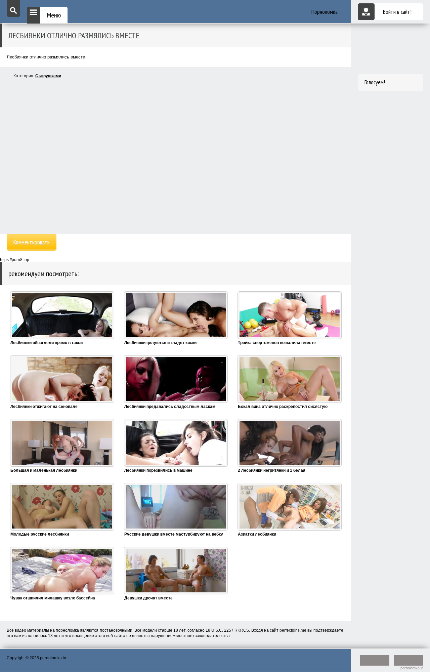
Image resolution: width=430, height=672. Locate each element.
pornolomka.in (411, 668)
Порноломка (324, 11)
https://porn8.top (14, 259)
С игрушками (48, 76)
